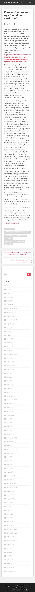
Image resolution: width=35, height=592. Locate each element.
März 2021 (10, 518)
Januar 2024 (10, 396)
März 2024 (10, 388)
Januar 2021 (10, 525)
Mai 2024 (9, 381)
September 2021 (12, 495)
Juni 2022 (9, 461)
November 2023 (12, 404)
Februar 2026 (11, 305)
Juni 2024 (9, 377)
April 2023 (10, 430)
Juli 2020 (9, 548)
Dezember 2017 (12, 571)
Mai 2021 (9, 510)
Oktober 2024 (11, 362)
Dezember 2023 (12, 400)
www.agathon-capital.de (11, 223)
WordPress (27, 590)
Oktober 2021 (11, 491)
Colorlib (14, 590)
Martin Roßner (8, 244)
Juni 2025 (9, 331)
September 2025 (12, 320)
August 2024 (10, 369)
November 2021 (12, 487)
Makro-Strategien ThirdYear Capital (14, 241)
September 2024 (12, 365)
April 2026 (10, 297)
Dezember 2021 (12, 483)
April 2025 (10, 339)
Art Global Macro (9, 229)
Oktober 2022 (11, 445)
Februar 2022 (11, 476)
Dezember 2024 (12, 354)
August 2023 (10, 415)
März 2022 (10, 472)
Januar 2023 (10, 434)
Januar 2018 (10, 567)
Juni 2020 (9, 552)
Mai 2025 (9, 335)
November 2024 (12, 358)
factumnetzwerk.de (12, 2)
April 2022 (10, 468)
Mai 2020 (9, 556)
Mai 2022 (9, 464)
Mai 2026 (9, 293)
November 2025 (12, 312)
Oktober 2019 (11, 563)
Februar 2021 (11, 522)
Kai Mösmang (8, 238)
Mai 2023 (9, 426)
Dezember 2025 (12, 308)
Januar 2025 (10, 350)
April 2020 (10, 560)
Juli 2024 (9, 373)
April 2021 (10, 514)
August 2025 (10, 324)
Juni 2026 (9, 289)
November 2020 (12, 533)
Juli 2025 (9, 327)
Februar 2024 (11, 392)
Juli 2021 (9, 502)
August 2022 (10, 453)
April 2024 (10, 385)
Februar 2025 (11, 346)
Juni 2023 (9, 423)
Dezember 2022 (12, 438)
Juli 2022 (9, 457)
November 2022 (12, 442)
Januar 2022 (10, 480)
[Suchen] (29, 274)
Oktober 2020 (11, 537)
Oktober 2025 (11, 316)
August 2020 (10, 544)
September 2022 (12, 449)
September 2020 (12, 541)
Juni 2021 (9, 506)
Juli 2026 (9, 286)
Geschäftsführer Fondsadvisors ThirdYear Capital (16, 232)
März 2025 (10, 343)
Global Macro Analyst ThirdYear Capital (15, 236)
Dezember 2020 (12, 529)
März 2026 (10, 301)
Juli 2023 (9, 419)
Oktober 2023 (11, 407)
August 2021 (10, 499)
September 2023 (12, 411)
